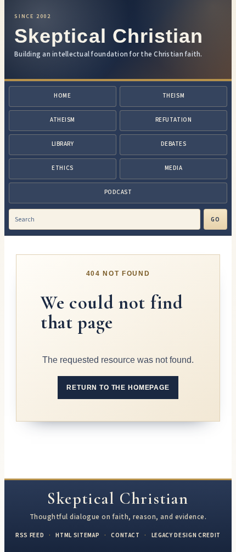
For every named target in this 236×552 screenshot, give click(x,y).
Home (62, 96)
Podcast (118, 192)
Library (63, 144)
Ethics (62, 168)
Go (215, 219)
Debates (174, 144)
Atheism (62, 120)
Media (174, 168)
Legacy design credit (186, 535)
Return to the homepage (117, 387)
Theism (173, 96)
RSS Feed (29, 535)
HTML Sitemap (77, 535)
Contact (125, 535)
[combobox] (104, 219)
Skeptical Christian (109, 36)
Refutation (173, 120)
